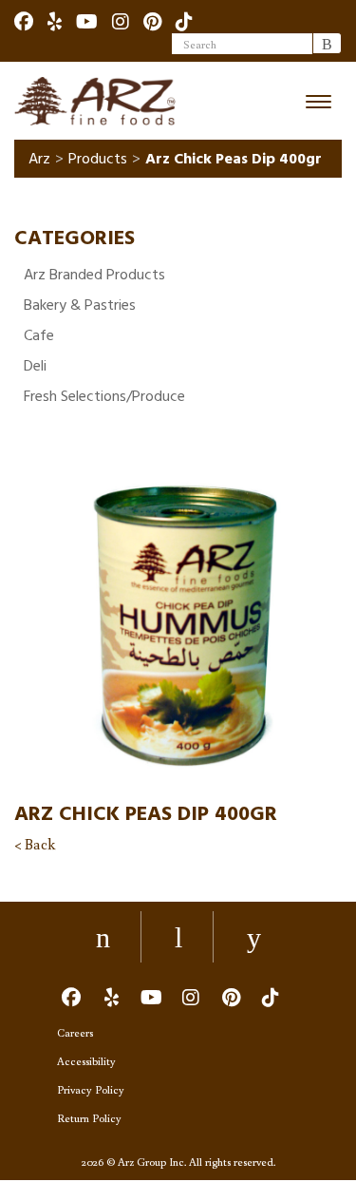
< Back (34, 843)
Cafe (39, 335)
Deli (35, 365)
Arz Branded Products (94, 274)
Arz (39, 158)
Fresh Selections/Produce (104, 396)
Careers (75, 1032)
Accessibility (86, 1061)
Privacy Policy (90, 1089)
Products (97, 158)
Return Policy (89, 1118)
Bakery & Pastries (80, 305)
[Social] (23, 21)
